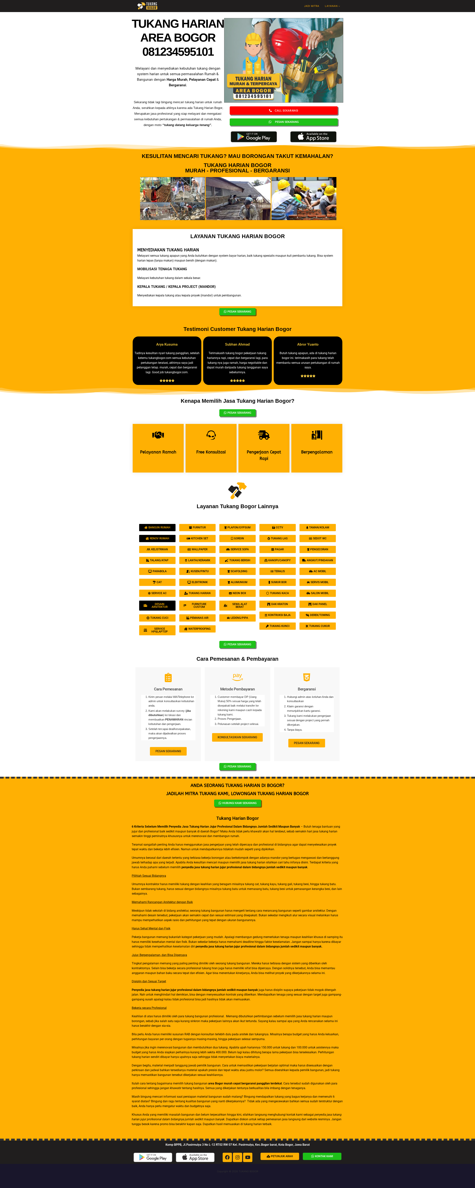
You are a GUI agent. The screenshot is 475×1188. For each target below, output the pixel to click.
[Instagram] (237, 1157)
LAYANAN (331, 5)
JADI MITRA (311, 5)
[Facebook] (227, 1157)
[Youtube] (247, 1157)
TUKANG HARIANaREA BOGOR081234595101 (178, 37)
